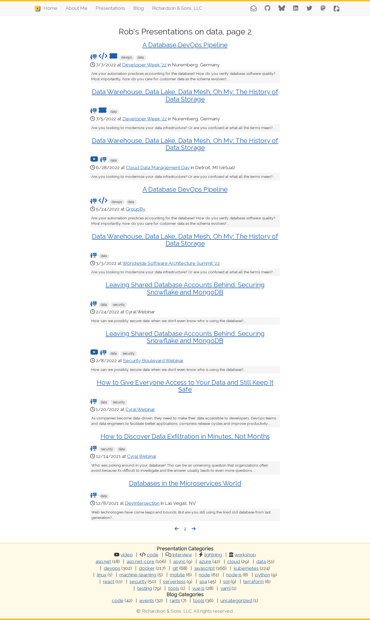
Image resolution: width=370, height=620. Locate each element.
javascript (204, 568)
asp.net (103, 561)
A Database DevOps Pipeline (185, 45)
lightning (213, 554)
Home (48, 8)
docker (147, 568)
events (146, 600)
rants (175, 600)
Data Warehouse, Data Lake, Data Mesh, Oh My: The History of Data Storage (185, 95)
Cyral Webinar (140, 409)
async (179, 561)
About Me (76, 8)
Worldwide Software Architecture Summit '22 (171, 263)
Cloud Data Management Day (158, 167)
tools (173, 588)
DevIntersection (142, 503)
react (108, 581)
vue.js (198, 588)
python (262, 574)
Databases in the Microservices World (185, 483)
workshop (245, 554)
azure (205, 561)
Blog (138, 8)
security (138, 581)
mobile (177, 574)
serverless (174, 581)
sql (226, 581)
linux (101, 574)
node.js (234, 574)
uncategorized (236, 600)
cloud (233, 561)
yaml (225, 588)
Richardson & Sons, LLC (177, 8)
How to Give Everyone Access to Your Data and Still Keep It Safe (185, 385)
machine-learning (137, 574)
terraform (253, 581)
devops (112, 568)
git (175, 568)
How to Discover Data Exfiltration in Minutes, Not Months (185, 436)
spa (203, 581)
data (261, 561)
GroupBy (135, 209)
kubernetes (246, 568)
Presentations (110, 8)
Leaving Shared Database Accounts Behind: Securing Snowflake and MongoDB (185, 288)
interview (182, 554)
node (204, 574)
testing (144, 588)
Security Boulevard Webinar (153, 360)
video (127, 554)
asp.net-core (140, 561)
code (152, 554)
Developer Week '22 (144, 65)
